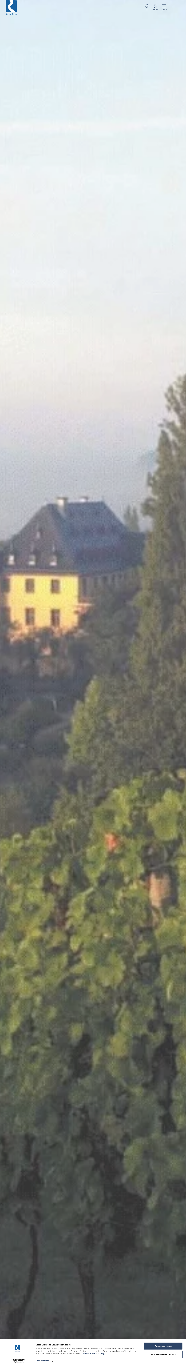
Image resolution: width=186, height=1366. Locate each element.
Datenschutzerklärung (92, 1353)
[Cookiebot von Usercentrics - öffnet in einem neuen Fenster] (18, 1361)
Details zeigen (43, 1360)
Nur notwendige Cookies (163, 1354)
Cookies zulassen (163, 1346)
